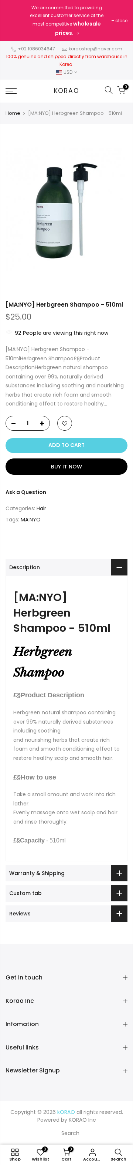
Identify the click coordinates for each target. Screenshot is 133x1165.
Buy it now (66, 466)
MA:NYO (31, 519)
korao (66, 91)
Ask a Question (26, 492)
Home (13, 113)
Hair (41, 508)
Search (70, 1133)
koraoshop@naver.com (95, 49)
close (121, 20)
